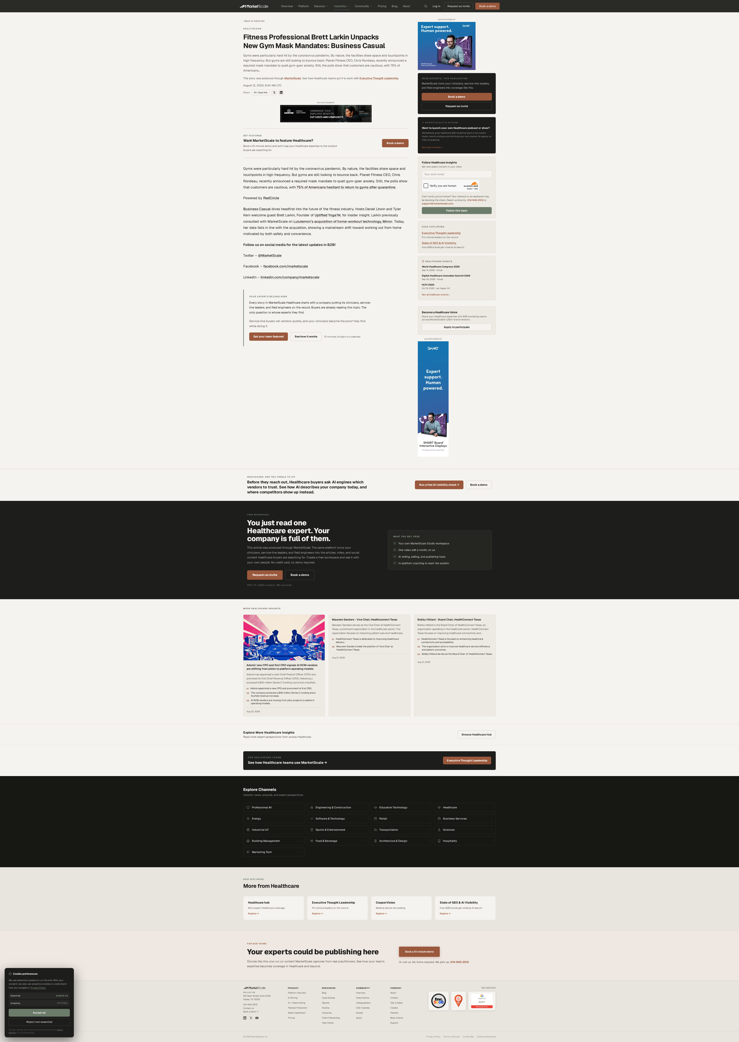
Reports (325, 1002)
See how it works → (432, 147)
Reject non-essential (39, 1022)
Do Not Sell (468, 1036)
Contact (394, 997)
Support (394, 1022)
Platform (303, 6)
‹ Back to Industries (253, 20)
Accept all (39, 1012)
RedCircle (271, 198)
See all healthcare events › (436, 294)
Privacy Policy (433, 1036)
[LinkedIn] (244, 1018)
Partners (394, 1012)
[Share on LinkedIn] (281, 92)
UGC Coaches (363, 1007)
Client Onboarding (331, 1017)
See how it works (306, 336)
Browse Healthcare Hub (477, 734)
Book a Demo (396, 1017)
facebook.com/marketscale (285, 266)
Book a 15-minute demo (419, 951)
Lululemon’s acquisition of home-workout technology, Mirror (342, 221)
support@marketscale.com (437, 203)
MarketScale (292, 78)
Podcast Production (297, 1007)
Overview (287, 6)
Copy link (263, 92)
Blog (394, 6)
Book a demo (395, 143)
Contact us (248, 1008)
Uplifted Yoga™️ (327, 215)
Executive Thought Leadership (378, 78)
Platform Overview (297, 992)
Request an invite (458, 6)
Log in (436, 6)
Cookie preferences (486, 1036)
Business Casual (257, 209)
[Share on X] (274, 92)
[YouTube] (256, 1018)
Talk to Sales (396, 1002)
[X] (250, 1017)
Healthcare (252, 28)
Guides (359, 1012)
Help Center (328, 1022)
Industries (340, 6)
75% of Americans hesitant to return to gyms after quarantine (345, 187)
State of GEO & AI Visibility (439, 243)
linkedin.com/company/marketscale (290, 277)
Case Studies (328, 997)
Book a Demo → (250, 1011)
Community (362, 6)
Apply (359, 1017)
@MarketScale (270, 255)
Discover (319, 6)
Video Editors (362, 997)
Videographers (363, 1002)
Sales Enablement (297, 1012)
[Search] (426, 6)
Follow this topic (456, 210)
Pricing (382, 6)
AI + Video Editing (296, 1002)
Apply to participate (457, 327)
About (406, 6)
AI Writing (293, 997)
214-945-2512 (475, 200)
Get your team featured (268, 336)
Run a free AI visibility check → (439, 484)
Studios (325, 1007)
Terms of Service (451, 1036)
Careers (394, 1007)
